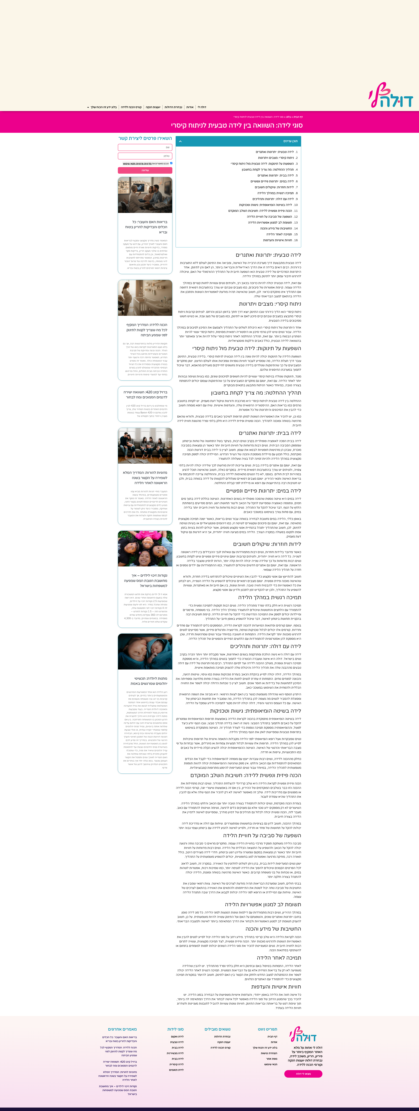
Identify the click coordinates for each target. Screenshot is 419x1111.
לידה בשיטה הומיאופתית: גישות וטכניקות (265, 205)
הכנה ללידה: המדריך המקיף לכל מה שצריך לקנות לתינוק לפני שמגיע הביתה (147, 330)
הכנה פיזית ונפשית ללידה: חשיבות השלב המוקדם (260, 211)
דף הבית (298, 116)
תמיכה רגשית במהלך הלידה (275, 193)
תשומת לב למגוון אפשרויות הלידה (270, 222)
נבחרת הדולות (173, 107)
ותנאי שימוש (129, 163)
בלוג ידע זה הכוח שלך (104, 107)
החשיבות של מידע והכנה (276, 228)
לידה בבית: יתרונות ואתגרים (276, 175)
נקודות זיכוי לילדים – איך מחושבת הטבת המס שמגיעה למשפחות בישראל (145, 580)
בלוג (288, 116)
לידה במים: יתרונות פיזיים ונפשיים (272, 181)
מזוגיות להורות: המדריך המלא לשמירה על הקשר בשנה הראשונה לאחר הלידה (145, 478)
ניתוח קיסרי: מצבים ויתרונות (276, 158)
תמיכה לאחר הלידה (279, 234)
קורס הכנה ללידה (131, 107)
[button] (180, 141)
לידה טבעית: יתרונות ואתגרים (275, 152)
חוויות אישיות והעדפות (277, 240)
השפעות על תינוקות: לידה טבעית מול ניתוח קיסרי (262, 163)
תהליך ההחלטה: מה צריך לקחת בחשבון (268, 169)
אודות (189, 107)
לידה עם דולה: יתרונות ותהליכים (273, 199)
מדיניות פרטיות (144, 163)
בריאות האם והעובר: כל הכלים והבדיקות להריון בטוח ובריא (146, 227)
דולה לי (202, 107)
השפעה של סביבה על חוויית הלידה (269, 216)
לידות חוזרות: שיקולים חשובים (274, 187)
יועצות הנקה (153, 107)
